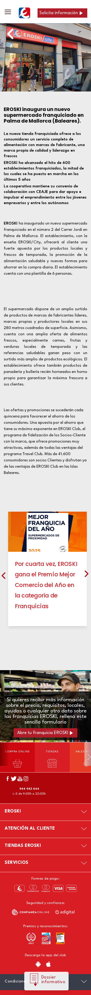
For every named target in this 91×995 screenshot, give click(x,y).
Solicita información (58, 13)
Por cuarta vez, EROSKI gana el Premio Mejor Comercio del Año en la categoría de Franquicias (46, 585)
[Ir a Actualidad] (10, 32)
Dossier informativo (53, 979)
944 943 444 (29, 788)
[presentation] (3, 574)
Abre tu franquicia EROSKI (42, 733)
